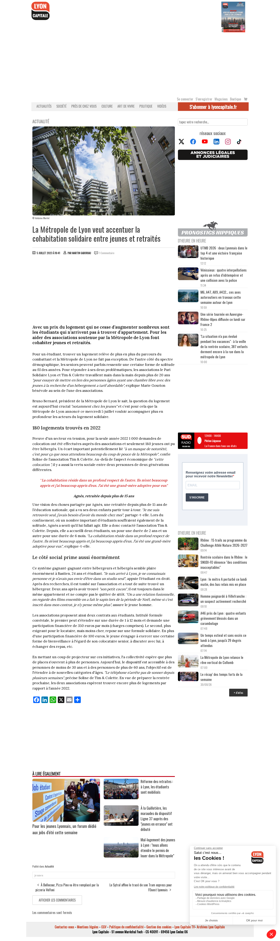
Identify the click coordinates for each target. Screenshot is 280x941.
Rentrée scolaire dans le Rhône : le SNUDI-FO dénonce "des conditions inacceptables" (223, 562)
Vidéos (161, 106)
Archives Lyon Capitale (211, 926)
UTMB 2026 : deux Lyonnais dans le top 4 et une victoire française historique (223, 253)
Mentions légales (87, 926)
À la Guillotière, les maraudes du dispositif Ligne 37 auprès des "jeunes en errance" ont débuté (157, 818)
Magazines (221, 99)
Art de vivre (125, 106)
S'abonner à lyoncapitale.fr (213, 106)
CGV (103, 926)
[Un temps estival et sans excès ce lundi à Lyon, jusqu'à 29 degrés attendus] (188, 639)
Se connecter (185, 99)
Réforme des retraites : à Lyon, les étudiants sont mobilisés (157, 787)
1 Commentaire (106, 253)
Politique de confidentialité (126, 926)
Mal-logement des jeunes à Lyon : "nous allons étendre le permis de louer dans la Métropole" (158, 847)
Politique (145, 106)
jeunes (38, 875)
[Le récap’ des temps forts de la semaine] (188, 677)
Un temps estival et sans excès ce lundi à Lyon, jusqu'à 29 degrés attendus (223, 640)
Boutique (235, 99)
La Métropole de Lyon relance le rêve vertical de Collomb (221, 660)
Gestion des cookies (159, 926)
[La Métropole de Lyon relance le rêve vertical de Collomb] (188, 662)
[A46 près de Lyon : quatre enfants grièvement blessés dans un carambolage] (188, 617)
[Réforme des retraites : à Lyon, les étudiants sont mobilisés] (121, 797)
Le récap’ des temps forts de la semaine (221, 677)
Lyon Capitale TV (184, 926)
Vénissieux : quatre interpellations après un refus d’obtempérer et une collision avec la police (223, 275)
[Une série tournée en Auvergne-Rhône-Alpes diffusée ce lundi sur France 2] (188, 318)
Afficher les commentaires (57, 900)
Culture (107, 106)
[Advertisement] (140, 63)
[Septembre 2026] (233, 16)
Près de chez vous (84, 106)
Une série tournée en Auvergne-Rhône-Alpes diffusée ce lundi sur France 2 (222, 319)
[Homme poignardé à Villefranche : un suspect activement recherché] (188, 600)
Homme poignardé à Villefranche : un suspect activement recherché (223, 599)
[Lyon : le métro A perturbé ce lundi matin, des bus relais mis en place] (188, 584)
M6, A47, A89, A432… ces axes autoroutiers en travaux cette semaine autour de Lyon (220, 297)
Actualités (43, 106)
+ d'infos (238, 692)
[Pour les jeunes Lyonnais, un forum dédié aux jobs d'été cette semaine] (66, 820)
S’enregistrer (204, 99)
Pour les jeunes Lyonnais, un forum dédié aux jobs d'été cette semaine (64, 829)
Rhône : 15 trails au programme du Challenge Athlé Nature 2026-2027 (223, 543)
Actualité (49, 866)
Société (61, 106)
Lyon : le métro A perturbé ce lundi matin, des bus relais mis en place (223, 582)
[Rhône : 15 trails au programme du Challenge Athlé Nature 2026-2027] (188, 544)
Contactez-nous (64, 926)
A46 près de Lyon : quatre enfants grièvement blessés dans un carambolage (223, 618)
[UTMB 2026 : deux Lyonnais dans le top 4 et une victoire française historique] (188, 252)
